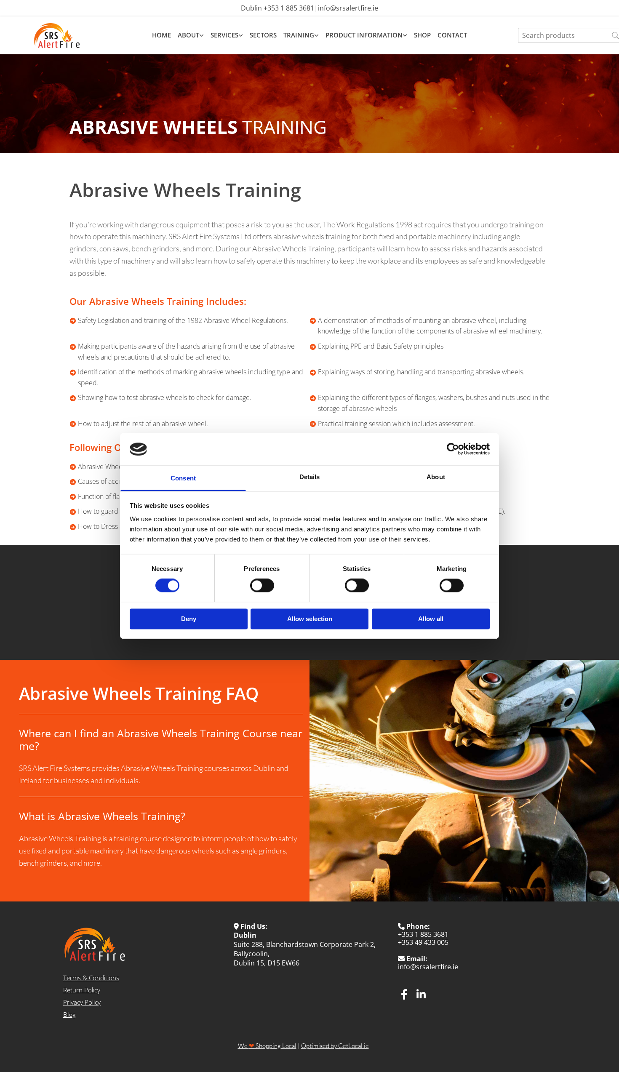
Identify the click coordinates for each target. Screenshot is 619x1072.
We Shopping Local (267, 1046)
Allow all (430, 618)
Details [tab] (309, 476)
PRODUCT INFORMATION (364, 35)
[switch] (262, 585)
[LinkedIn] (421, 994)
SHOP (422, 35)
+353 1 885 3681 (289, 8)
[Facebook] (404, 994)
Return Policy (81, 990)
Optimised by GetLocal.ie (335, 1046)
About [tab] (436, 476)
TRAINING (298, 35)
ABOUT (188, 35)
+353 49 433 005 (423, 942)
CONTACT (452, 35)
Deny (188, 618)
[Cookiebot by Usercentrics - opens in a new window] (453, 449)
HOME (161, 35)
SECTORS (263, 35)
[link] (190, 35)
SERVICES (224, 35)
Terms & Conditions (91, 977)
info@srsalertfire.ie (348, 8)
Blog (69, 1015)
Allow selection (309, 618)
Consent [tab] (183, 478)
